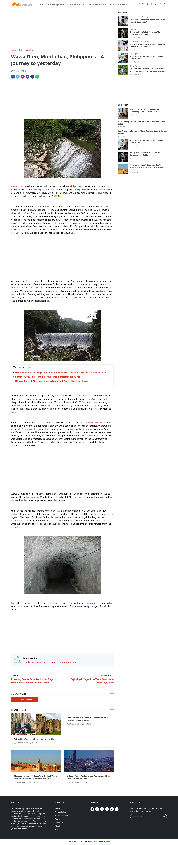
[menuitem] (40, 4)
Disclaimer (59, 819)
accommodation (135, 17)
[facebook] (139, 4)
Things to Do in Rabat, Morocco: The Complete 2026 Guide (145, 33)
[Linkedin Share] (27, 77)
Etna (108, 842)
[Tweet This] (18, 77)
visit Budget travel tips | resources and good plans (49, 662)
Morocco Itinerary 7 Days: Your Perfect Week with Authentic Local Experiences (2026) (61, 372)
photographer (92, 602)
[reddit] (135, 4)
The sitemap (60, 829)
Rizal (62, 206)
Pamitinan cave (94, 422)
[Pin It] (23, 77)
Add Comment (25, 700)
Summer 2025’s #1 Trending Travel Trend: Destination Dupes (47, 376)
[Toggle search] (165, 4)
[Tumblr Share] (32, 77)
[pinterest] (155, 4)
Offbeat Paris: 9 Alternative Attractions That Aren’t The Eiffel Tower (51, 380)
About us (58, 826)
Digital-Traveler (135, 66)
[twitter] (147, 4)
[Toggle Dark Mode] (161, 4)
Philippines (75, 186)
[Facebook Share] (13, 77)
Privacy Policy (60, 812)
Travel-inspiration (136, 41)
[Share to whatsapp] (37, 77)
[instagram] (143, 4)
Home (57, 808)
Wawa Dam (17, 186)
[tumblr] (151, 4)
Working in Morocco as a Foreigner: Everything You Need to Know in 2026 (145, 110)
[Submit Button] (164, 816)
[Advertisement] (62, 29)
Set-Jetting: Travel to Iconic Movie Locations (35, 739)
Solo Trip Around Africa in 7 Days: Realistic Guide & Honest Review (87, 719)
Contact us (59, 822)
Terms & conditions (63, 815)
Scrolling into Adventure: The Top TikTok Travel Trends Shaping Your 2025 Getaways (148, 70)
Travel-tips (145, 17)
